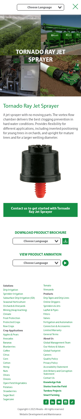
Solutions (8, 285)
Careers (47, 354)
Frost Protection (11, 318)
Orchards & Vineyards (14, 306)
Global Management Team (56, 342)
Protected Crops (11, 322)
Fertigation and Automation (57, 322)
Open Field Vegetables (15, 383)
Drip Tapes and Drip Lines (56, 297)
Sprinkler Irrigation (13, 293)
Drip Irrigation (10, 289)
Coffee (6, 350)
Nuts (5, 371)
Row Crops (8, 326)
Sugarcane (8, 399)
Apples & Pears (10, 334)
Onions (7, 379)
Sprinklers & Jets (51, 306)
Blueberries (9, 346)
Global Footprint (52, 350)
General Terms (50, 334)
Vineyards (48, 289)
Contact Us (48, 378)
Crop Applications (13, 330)
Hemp (6, 367)
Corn (5, 358)
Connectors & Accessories (56, 326)
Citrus (6, 354)
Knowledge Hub (52, 382)
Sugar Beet (8, 395)
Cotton (6, 362)
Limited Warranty (52, 330)
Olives (6, 375)
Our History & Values (54, 346)
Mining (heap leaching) (15, 310)
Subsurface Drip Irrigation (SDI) (19, 297)
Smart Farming (51, 395)
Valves (46, 318)
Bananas (7, 342)
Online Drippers (51, 302)
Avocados (8, 338)
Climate (7, 314)
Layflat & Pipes (50, 310)
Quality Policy (50, 358)
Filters (46, 314)
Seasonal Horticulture (14, 302)
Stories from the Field (55, 386)
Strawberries (9, 391)
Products (48, 293)
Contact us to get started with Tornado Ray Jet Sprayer (40, 210)
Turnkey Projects (52, 390)
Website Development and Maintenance (40, 414)
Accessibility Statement (55, 367)
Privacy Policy (50, 362)
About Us (48, 338)
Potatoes (7, 387)
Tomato (47, 285)
